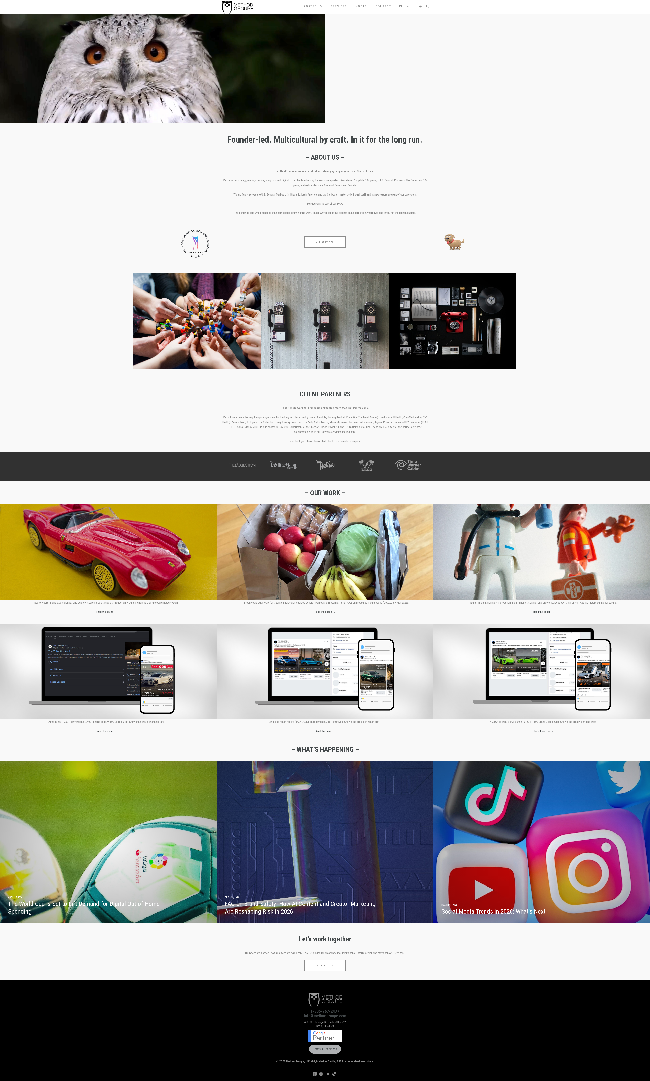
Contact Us (325, 965)
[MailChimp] (420, 6)
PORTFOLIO (313, 6)
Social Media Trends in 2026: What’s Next (493, 911)
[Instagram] (407, 6)
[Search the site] (427, 6)
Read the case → (106, 731)
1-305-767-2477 (325, 1011)
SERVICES (339, 6)
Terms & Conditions (325, 1049)
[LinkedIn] (414, 6)
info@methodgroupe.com (325, 1015)
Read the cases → (106, 611)
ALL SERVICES (325, 242)
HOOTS (361, 6)
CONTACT (383, 6)
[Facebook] (400, 6)
